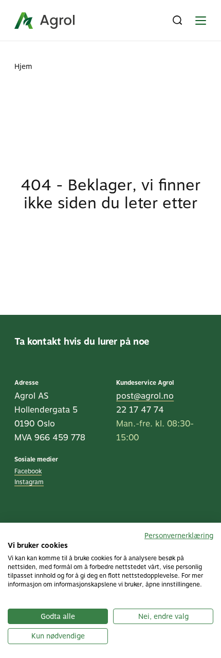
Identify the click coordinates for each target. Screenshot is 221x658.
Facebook (28, 471)
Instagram (29, 482)
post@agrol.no (145, 396)
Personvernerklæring (178, 535)
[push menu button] (200, 20)
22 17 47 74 (140, 410)
